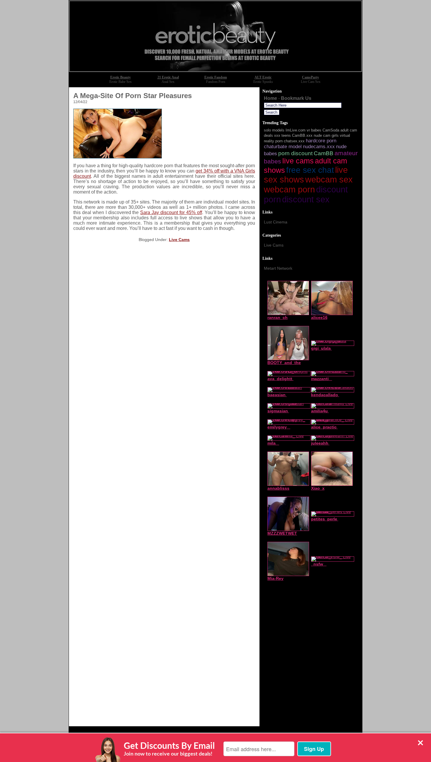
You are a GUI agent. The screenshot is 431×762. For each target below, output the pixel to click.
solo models (274, 130)
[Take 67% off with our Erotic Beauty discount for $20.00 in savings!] (215, 70)
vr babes (314, 130)
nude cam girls (326, 135)
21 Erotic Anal (168, 77)
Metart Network (278, 268)
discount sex (306, 199)
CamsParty (310, 77)
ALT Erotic (263, 77)
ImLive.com (296, 130)
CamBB (323, 153)
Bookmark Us (296, 98)
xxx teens (282, 135)
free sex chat (310, 170)
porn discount (295, 153)
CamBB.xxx (302, 135)
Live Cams (179, 239)
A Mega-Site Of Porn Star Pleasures (132, 96)
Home (270, 98)
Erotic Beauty (120, 77)
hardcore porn (321, 140)
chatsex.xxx (294, 141)
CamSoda (331, 130)
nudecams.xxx (319, 146)
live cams (298, 161)
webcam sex (329, 179)
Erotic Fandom (215, 77)
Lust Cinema (275, 222)
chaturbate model (283, 146)
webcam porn (289, 189)
